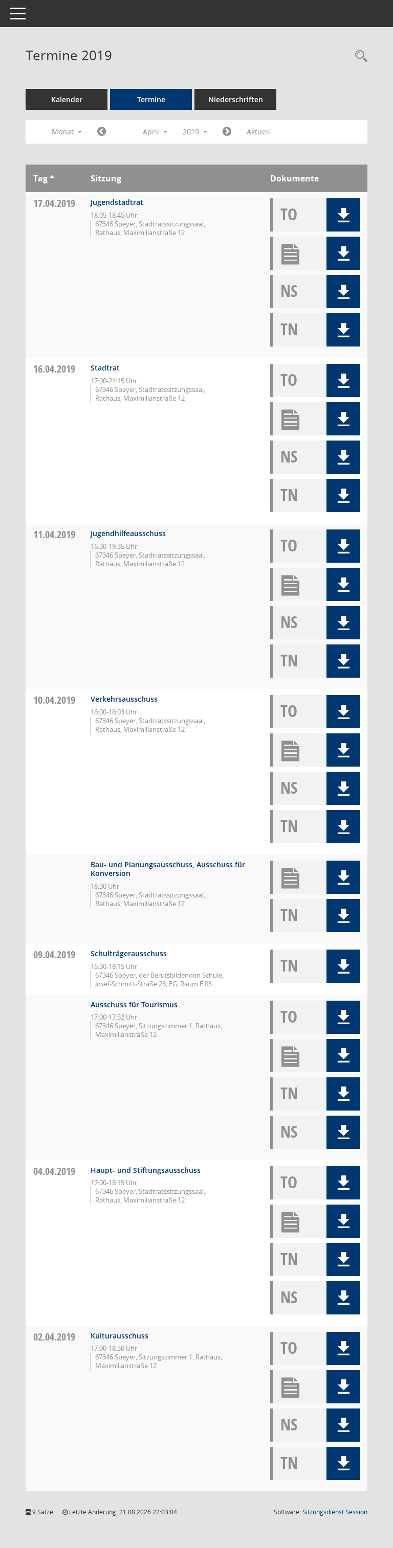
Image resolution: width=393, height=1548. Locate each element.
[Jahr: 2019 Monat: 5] (227, 132)
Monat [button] (64, 131)
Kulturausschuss (119, 1336)
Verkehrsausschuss (124, 699)
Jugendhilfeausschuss (128, 533)
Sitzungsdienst (334, 1512)
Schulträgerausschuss (129, 953)
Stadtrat (105, 368)
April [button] (152, 131)
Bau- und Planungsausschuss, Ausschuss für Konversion (168, 869)
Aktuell (258, 131)
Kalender (66, 99)
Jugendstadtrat (117, 202)
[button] (343, 215)
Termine (151, 99)
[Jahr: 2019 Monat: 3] (102, 132)
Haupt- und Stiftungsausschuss (146, 1170)
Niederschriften (235, 99)
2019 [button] (192, 131)
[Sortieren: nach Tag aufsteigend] (52, 178)
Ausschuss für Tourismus (134, 1004)
